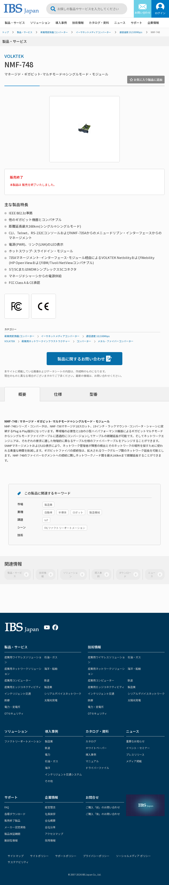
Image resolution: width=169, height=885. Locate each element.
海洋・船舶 (50, 668)
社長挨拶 (50, 814)
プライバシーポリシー (96, 856)
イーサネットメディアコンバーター (93, 32)
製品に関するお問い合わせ (81, 359)
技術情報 (78, 23)
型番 (93, 394)
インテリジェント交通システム (63, 774)
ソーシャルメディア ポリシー (133, 856)
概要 (22, 394)
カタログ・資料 (99, 23)
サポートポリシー (65, 856)
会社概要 (50, 820)
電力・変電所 (12, 707)
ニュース (119, 23)
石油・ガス (50, 657)
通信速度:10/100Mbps (130, 32)
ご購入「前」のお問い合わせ (103, 807)
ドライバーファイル (97, 768)
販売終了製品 (12, 820)
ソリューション (40, 23)
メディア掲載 (134, 761)
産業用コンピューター (17, 680)
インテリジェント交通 (17, 693)
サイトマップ (16, 856)
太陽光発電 (50, 700)
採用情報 (50, 840)
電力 (47, 754)
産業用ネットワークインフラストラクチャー (46, 341)
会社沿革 (50, 827)
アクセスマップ (54, 834)
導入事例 (61, 23)
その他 (49, 781)
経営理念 (50, 807)
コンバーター (84, 341)
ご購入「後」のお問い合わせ (103, 814)
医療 (7, 700)
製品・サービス (15, 23)
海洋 (47, 768)
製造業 (48, 687)
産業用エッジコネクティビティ (22, 687)
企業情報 (153, 23)
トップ (5, 32)
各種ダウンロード (15, 814)
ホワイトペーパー (96, 748)
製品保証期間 (12, 834)
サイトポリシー (39, 856)
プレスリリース (135, 754)
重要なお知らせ (135, 741)
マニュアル (92, 761)
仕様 (58, 394)
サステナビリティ (18, 862)
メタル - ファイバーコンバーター (115, 341)
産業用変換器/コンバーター (54, 32)
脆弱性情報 (11, 840)
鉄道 (47, 680)
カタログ (91, 741)
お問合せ (92, 797)
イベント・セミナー (138, 748)
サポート (136, 23)
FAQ (6, 807)
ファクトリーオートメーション (22, 741)
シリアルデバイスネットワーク (62, 693)
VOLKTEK (14, 56)
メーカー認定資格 (15, 827)
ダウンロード (127, 574)
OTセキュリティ (14, 713)
